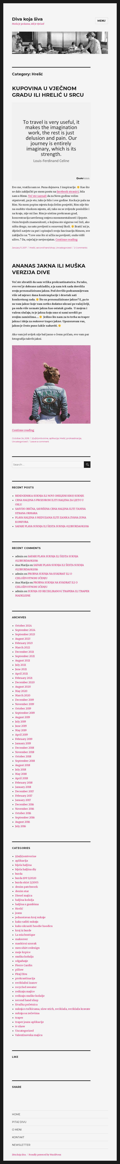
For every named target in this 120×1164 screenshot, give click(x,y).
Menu (102, 20)
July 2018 (20, 769)
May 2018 (21, 773)
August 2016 (22, 821)
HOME (16, 1114)
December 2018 (24, 747)
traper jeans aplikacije (29, 1022)
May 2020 (21, 691)
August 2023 (22, 638)
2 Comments (80, 247)
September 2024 (25, 630)
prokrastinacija (73, 438)
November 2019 (24, 704)
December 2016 (24, 804)
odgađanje (21, 960)
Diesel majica (23, 895)
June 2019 (21, 725)
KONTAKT (18, 1137)
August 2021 (22, 660)
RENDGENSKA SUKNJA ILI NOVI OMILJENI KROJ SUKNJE (49, 495)
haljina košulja (24, 899)
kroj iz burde (23, 930)
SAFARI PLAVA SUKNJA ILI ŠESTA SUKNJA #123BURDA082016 (52, 526)
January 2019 (23, 743)
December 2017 (24, 791)
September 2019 (25, 712)
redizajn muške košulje (30, 995)
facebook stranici (68, 191)
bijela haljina (23, 865)
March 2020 (22, 695)
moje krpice (22, 952)
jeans (18, 913)
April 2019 (21, 734)
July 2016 (20, 826)
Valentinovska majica (28, 1035)
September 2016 (25, 817)
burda (18, 873)
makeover (21, 939)
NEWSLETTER (21, 1144)
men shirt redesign (27, 947)
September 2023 (25, 634)
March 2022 (22, 647)
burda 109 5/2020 (25, 878)
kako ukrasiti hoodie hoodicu (34, 926)
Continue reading (66, 239)
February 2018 (23, 782)
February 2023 (24, 643)
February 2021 (23, 677)
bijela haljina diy (25, 869)
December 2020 (25, 682)
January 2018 (23, 787)
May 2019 (21, 730)
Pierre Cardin (23, 965)
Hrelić (32, 247)
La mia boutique (25, 934)
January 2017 (23, 800)
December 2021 (24, 651)
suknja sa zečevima (27, 1013)
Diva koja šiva (27, 19)
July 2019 (20, 721)
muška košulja (24, 956)
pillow (19, 969)
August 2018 (22, 765)
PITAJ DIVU (19, 1122)
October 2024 (23, 625)
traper (19, 1017)
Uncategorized (63, 247)
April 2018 (21, 778)
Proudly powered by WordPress (45, 1154)
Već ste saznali (37, 195)
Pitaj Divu (21, 974)
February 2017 (23, 795)
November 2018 (24, 752)
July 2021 (20, 664)
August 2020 (23, 686)
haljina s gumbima (27, 904)
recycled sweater (26, 987)
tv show (20, 1026)
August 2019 (22, 717)
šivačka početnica (26, 1004)
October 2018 (23, 756)
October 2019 (23, 708)
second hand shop (45, 247)
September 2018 (25, 760)
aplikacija (54, 438)
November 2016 (24, 808)
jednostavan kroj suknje (30, 917)
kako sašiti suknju (26, 921)
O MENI (17, 1129)
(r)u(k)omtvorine (40, 438)
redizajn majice (25, 991)
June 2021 (21, 669)
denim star (22, 891)
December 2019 (24, 699)
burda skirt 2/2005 (26, 882)
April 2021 (21, 673)
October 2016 (23, 813)
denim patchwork (26, 886)
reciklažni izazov (26, 982)
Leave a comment (39, 441)
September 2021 (25, 656)
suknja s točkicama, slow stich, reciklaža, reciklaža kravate (52, 1008)
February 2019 (23, 739)
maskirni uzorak (26, 943)
